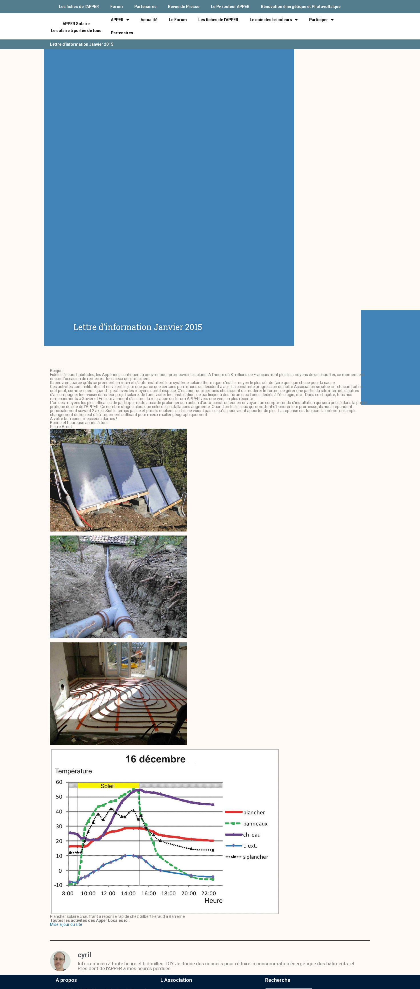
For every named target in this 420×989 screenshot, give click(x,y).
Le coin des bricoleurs (271, 19)
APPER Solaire (76, 23)
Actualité (149, 19)
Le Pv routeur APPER (230, 6)
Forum (116, 6)
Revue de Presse (183, 6)
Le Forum (178, 19)
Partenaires (145, 6)
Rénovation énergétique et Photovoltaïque (301, 6)
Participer (318, 19)
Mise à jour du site (66, 924)
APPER (117, 19)
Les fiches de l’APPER (79, 6)
